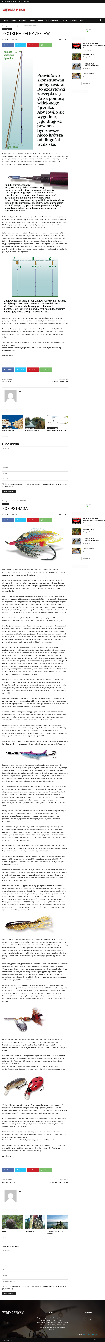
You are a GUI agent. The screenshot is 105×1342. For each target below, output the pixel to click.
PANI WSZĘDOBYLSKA (60, 382)
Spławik (32, 20)
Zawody (64, 20)
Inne (81, 20)
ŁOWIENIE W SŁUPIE (8, 431)
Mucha (40, 20)
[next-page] (7, 435)
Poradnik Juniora (17, 26)
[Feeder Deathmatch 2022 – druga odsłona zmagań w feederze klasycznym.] (76, 46)
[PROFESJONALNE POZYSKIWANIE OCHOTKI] (76, 66)
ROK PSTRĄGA (7, 382)
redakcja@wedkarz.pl (90, 1335)
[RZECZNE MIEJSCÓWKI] (35, 422)
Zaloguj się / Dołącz (24, 1)
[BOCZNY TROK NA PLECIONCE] (57, 422)
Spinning (22, 20)
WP (7, 39)
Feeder (13, 20)
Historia (73, 20)
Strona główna (6, 26)
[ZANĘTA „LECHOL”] (76, 76)
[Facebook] (85, 1319)
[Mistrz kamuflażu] (76, 56)
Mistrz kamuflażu (88, 54)
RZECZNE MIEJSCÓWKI (32, 431)
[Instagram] (90, 1319)
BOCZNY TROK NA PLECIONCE (56, 431)
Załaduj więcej (87, 83)
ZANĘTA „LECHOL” (88, 73)
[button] (100, 20)
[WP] (3, 40)
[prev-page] (3, 435)
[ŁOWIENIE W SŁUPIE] (12, 422)
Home (6, 20)
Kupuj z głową (52, 20)
